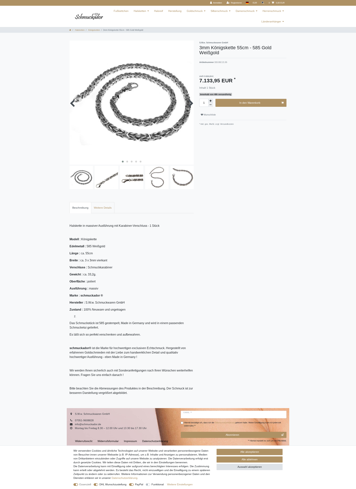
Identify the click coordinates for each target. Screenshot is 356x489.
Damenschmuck (245, 10)
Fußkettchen (121, 10)
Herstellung (175, 10)
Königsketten (94, 30)
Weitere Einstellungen (180, 484)
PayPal (139, 484)
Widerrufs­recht (83, 441)
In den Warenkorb (249, 102)
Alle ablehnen (250, 459)
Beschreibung (80, 207)
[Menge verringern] (210, 105)
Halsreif (158, 10)
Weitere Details (103, 207)
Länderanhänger (271, 21)
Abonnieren (232, 434)
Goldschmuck (195, 10)
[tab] (80, 207)
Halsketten (140, 10)
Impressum (130, 441)
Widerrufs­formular (108, 441)
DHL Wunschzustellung (112, 484)
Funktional (157, 484)
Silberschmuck (219, 10)
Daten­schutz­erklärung (124, 477)
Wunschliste (209, 114)
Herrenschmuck (272, 10)
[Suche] (263, 3)
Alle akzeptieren (249, 451)
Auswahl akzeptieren (250, 466)
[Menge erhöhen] (210, 101)
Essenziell (85, 484)
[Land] (247, 3)
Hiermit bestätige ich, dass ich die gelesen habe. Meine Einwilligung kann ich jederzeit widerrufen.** (232, 424)
